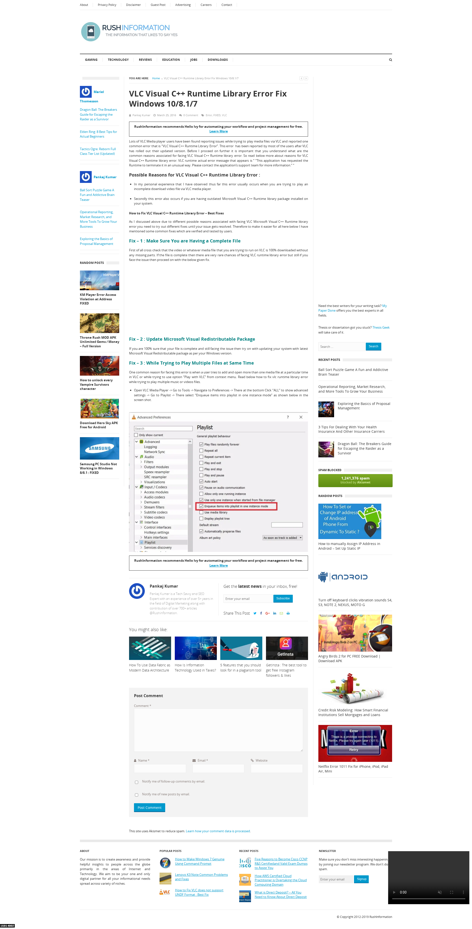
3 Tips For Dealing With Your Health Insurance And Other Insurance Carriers (351, 429)
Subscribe (283, 598)
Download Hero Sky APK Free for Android (99, 425)
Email (202, 760)
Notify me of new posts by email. (166, 794)
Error (209, 115)
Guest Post (158, 5)
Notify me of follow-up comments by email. (173, 781)
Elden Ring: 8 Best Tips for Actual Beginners (98, 134)
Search (373, 346)
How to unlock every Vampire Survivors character (96, 384)
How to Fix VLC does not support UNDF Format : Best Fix (199, 892)
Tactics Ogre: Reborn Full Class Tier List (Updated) (98, 151)
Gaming (91, 60)
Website (261, 760)
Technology (118, 60)
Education (171, 60)
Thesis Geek (381, 327)
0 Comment (190, 115)
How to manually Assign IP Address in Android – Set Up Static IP (349, 546)
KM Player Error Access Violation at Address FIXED (98, 299)
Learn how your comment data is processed (218, 831)
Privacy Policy (107, 5)
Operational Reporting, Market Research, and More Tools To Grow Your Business (98, 219)
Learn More (218, 131)
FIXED (217, 115)
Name (143, 760)
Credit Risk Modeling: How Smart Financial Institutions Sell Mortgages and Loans (353, 712)
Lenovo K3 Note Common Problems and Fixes (201, 877)
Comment (142, 706)
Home (156, 78)
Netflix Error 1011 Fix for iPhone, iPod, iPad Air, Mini (353, 768)
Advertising (183, 5)
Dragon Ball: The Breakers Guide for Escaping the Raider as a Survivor (98, 114)
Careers (206, 5)
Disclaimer (133, 5)
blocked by (355, 480)
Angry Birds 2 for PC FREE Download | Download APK (349, 658)
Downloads (218, 60)
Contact (226, 5)
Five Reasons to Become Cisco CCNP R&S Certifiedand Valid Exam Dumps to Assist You (281, 863)
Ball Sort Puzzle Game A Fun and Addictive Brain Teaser (97, 195)
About (84, 5)
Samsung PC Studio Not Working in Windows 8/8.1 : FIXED (98, 468)
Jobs (193, 60)
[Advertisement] (218, 299)
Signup (362, 879)
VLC (224, 115)
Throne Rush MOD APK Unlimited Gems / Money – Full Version (99, 342)
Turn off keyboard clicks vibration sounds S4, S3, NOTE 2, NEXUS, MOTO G (355, 602)
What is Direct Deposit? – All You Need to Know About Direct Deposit (281, 894)
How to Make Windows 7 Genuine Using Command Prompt (199, 861)
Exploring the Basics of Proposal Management (96, 241)
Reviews (145, 60)
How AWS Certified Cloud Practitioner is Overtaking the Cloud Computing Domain (281, 880)
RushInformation (380, 917)
